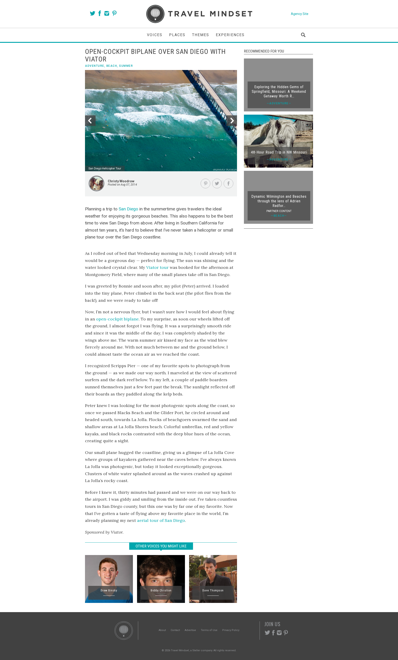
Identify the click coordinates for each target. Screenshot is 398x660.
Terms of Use (209, 630)
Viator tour (157, 267)
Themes (200, 35)
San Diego (128, 209)
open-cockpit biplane (117, 319)
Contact (175, 630)
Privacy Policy (230, 630)
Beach (111, 65)
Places (177, 35)
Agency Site (299, 14)
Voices (154, 35)
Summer (126, 65)
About (162, 630)
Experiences (230, 35)
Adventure (94, 65)
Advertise (190, 630)
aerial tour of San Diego (161, 520)
